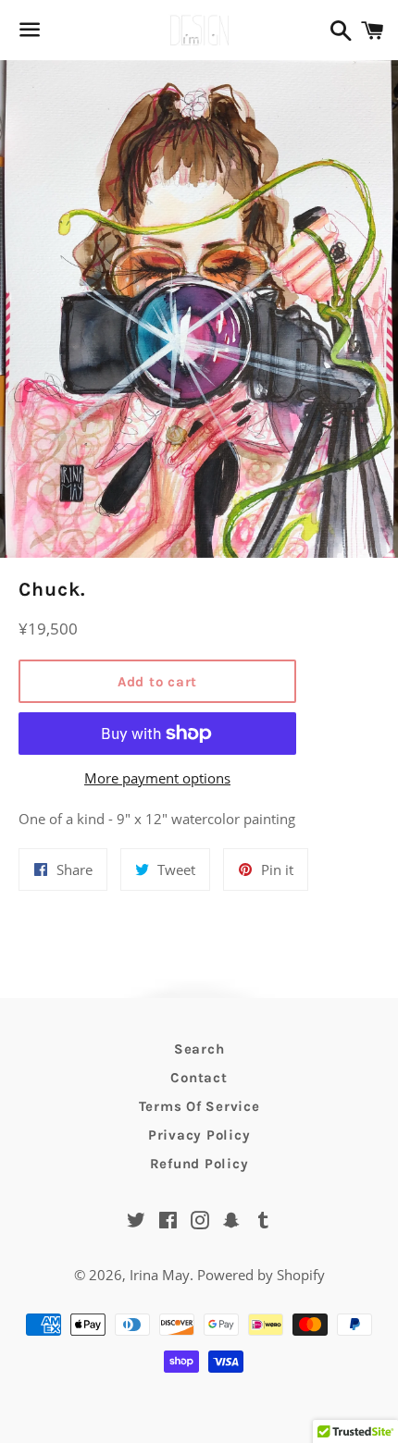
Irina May (160, 1274)
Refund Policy (199, 1163)
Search (199, 1049)
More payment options (157, 778)
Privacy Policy (199, 1135)
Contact (198, 1077)
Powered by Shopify (261, 1274)
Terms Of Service (199, 1106)
